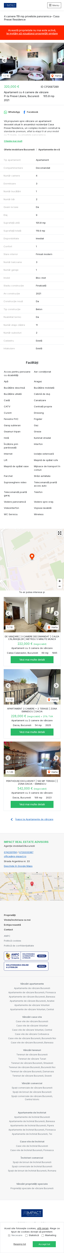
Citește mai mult (13, 141)
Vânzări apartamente (32, 983)
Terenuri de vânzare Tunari (32, 1058)
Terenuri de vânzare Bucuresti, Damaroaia (32, 1071)
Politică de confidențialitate (19, 945)
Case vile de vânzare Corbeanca (32, 1034)
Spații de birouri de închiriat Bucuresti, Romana (32, 1170)
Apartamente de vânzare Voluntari (32, 1005)
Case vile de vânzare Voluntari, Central (32, 1030)
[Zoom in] (59, 581)
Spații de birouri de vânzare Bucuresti (32, 1092)
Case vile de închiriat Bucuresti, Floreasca (32, 1150)
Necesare (17, 1235)
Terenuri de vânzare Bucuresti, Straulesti (32, 1063)
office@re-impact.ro (15, 856)
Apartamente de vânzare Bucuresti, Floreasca (32, 992)
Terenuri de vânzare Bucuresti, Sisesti (32, 1075)
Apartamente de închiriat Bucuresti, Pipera (32, 1125)
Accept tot (44, 1244)
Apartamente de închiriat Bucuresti (32, 1117)
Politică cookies (12, 940)
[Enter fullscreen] (59, 533)
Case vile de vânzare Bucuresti (32, 1021)
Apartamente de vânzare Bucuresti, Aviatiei (32, 1001)
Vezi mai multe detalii (32, 659)
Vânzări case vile (32, 1016)
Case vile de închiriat (32, 1141)
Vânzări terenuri (32, 1050)
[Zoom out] (59, 586)
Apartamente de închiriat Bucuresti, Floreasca (32, 1129)
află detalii (43, 1228)
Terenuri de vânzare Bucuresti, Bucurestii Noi (32, 1067)
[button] (4, 60)
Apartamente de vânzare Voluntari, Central (32, 1009)
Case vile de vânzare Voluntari (32, 1025)
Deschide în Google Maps (18, 866)
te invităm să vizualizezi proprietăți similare (32, 33)
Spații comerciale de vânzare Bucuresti (32, 1087)
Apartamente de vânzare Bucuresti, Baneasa (32, 996)
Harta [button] (57, 75)
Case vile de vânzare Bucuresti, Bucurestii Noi (32, 1038)
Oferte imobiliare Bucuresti (19, 149)
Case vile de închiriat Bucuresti (32, 1146)
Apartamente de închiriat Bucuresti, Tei (32, 1134)
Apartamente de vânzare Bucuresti (32, 988)
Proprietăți (10, 915)
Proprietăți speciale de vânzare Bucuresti (32, 1188)
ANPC (7, 935)
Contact (8, 929)
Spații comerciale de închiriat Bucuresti (32, 1166)
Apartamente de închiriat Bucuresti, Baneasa (32, 1121)
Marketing (50, 1235)
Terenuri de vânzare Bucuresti (32, 1054)
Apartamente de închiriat (32, 1112)
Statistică (34, 1235)
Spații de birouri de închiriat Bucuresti (32, 1162)
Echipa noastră (12, 924)
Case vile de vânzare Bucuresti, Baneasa (32, 1042)
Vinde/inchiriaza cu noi (17, 919)
